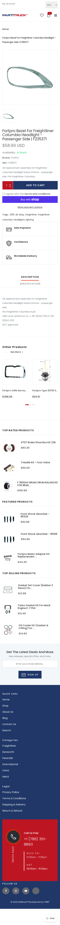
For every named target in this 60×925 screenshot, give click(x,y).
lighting (30, 219)
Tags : (5, 214)
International (10, 764)
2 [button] (30, 404)
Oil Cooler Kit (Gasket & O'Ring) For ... (33, 627)
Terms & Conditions (14, 798)
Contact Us (9, 724)
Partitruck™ (23, 902)
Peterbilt (7, 758)
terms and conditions (37, 194)
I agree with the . (28, 194)
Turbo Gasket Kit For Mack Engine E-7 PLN (34, 607)
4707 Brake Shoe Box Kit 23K (38, 442)
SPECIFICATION (30, 284)
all (16, 214)
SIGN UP (32, 674)
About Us (7, 712)
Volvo (5, 770)
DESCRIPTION (30, 277)
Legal (6, 786)
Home (5, 29)
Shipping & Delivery (14, 804)
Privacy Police (10, 792)
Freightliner (9, 746)
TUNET (47, 902)
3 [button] (32, 404)
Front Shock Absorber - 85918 (39, 534)
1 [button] (27, 404)
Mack (5, 776)
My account (8, 3)
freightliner (31, 214)
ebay (21, 214)
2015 (12, 214)
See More (15, 352)
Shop (5, 705)
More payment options (30, 207)
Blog (5, 718)
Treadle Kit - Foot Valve (35, 462)
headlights (19, 219)
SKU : (5, 162)
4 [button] (34, 404)
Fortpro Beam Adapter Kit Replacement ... (34, 555)
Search (6, 730)
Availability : (9, 152)
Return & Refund (12, 810)
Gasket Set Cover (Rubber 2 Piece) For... (35, 587)
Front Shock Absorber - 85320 (35, 515)
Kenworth (8, 752)
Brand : (6, 157)
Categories (10, 740)
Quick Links (10, 693)
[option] (30, 77)
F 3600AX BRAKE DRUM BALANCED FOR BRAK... (37, 484)
